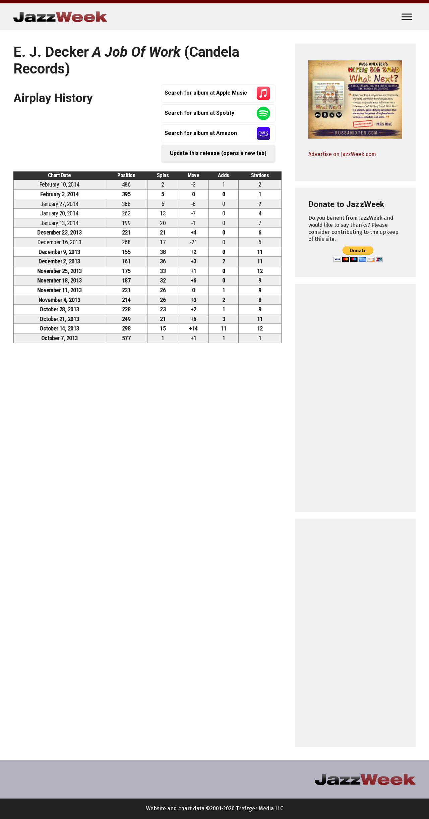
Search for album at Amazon (201, 133)
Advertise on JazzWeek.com (342, 154)
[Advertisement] (355, 398)
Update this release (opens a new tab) (218, 153)
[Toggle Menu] (407, 16)
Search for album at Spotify (199, 113)
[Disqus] (147, 442)
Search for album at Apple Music (206, 93)
